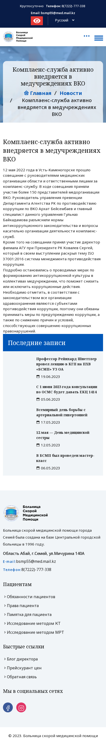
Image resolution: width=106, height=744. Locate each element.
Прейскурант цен (24, 668)
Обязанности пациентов (31, 596)
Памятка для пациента (29, 614)
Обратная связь (22, 676)
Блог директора (22, 659)
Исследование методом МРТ (35, 632)
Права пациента (23, 605)
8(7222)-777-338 (73, 6)
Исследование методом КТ (34, 623)
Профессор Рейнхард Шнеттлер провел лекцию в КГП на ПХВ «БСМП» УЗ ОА (66, 364)
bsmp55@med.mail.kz (36, 561)
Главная (40, 93)
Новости (71, 93)
